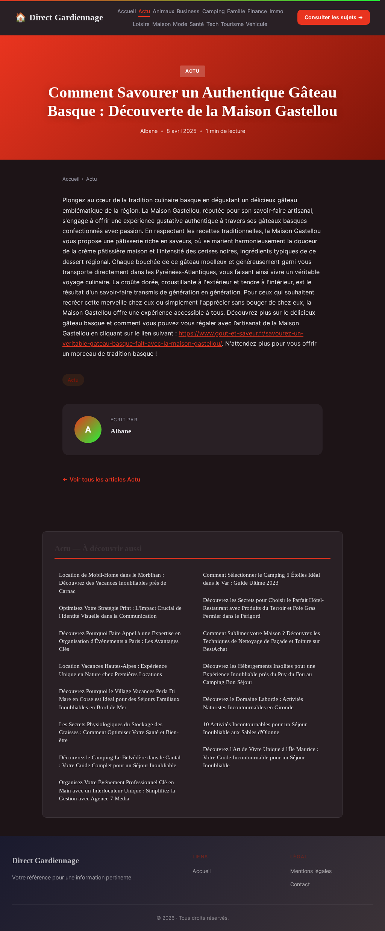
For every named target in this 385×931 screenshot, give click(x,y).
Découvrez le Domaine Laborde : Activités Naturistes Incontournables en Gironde (253, 703)
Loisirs (141, 24)
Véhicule (256, 24)
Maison (161, 24)
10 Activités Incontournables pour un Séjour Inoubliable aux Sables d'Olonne (255, 728)
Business (188, 11)
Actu (144, 11)
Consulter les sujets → (334, 17)
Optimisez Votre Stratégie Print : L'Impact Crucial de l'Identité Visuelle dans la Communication (120, 612)
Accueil (126, 11)
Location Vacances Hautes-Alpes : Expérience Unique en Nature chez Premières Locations (113, 670)
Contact (300, 884)
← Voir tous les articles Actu (101, 479)
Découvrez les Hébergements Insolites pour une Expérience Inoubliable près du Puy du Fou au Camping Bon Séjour (259, 674)
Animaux (163, 11)
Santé (196, 24)
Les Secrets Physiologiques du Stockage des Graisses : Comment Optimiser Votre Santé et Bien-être (119, 732)
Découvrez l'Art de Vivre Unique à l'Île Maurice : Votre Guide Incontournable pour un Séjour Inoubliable (260, 757)
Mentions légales (311, 871)
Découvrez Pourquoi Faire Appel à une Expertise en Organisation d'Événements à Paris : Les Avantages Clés (120, 641)
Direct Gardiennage (59, 17)
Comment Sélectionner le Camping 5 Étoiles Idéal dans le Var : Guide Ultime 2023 (261, 578)
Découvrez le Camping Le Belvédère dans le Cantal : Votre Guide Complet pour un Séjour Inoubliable (119, 761)
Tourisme (232, 24)
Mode (180, 24)
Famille (236, 11)
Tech (212, 24)
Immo (276, 11)
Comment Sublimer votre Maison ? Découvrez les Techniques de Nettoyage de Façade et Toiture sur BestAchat (261, 641)
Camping (213, 11)
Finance (257, 11)
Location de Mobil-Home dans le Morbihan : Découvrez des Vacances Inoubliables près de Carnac (112, 582)
